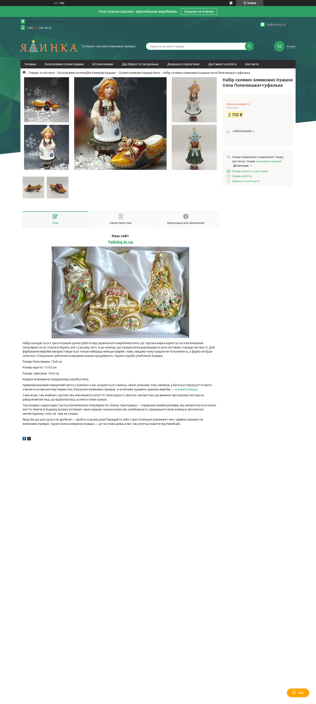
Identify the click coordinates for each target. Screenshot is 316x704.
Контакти (252, 64)
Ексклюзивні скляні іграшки (64, 64)
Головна (30, 64)
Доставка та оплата (222, 64)
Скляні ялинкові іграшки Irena (139, 72)
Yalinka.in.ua (120, 242)
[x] (29, 439)
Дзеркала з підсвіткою (183, 64)
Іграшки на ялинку (199, 11)
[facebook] (24, 439)
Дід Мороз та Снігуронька (140, 64)
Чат (301, 693)
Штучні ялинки (102, 64)
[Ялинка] (49, 46)
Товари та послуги (42, 72)
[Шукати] (249, 46)
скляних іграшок (186, 389)
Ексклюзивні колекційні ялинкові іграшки (87, 72)
